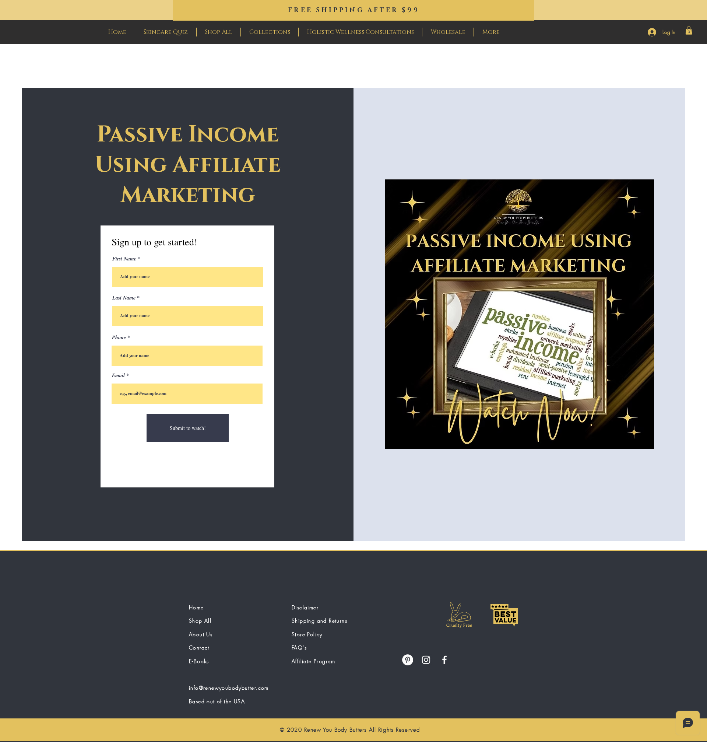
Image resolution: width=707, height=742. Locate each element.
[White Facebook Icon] (444, 659)
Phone (119, 337)
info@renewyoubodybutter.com (229, 687)
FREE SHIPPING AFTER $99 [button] (353, 10)
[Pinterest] (407, 659)
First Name (124, 258)
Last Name (124, 297)
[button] (688, 30)
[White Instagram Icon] (426, 659)
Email (118, 375)
